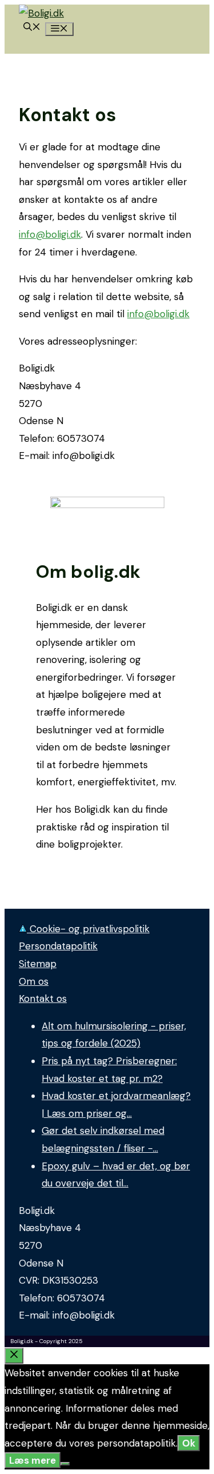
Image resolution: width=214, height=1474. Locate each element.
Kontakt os (43, 998)
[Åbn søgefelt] (32, 28)
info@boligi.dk (50, 234)
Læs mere (32, 1460)
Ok (188, 1443)
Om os (34, 981)
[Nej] (65, 1463)
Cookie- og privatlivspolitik (88, 928)
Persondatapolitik (58, 946)
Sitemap (37, 963)
